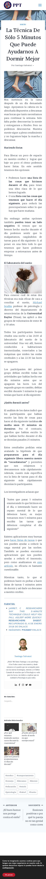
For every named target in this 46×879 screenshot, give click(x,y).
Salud (22, 792)
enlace (23, 626)
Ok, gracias (9, 875)
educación (10, 786)
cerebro (9, 775)
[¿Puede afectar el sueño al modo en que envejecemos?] (29, 727)
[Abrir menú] (40, 5)
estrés (22, 786)
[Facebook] (19, 685)
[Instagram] (23, 685)
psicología (10, 792)
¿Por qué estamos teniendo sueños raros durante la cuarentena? (11, 738)
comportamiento (25, 775)
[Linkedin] (16, 685)
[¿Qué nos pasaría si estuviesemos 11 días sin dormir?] (11, 751)
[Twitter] (26, 685)
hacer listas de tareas (22, 540)
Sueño (23, 24)
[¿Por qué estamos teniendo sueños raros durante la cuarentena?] (11, 727)
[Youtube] (30, 685)
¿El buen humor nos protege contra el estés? (12, 811)
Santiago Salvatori (23, 65)
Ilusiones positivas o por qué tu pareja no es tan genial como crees (34, 815)
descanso (21, 781)
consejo (9, 781)
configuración (8, 868)
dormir (34, 781)
